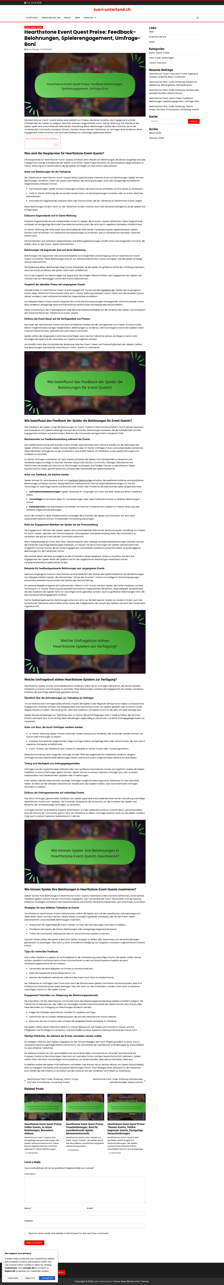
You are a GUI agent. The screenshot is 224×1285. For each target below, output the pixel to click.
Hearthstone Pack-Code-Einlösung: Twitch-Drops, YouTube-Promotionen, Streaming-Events (174, 108)
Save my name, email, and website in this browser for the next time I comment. (68, 1233)
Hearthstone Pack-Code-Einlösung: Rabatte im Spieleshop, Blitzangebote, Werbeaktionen (173, 83)
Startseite (32, 17)
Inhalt (67, 17)
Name (28, 1208)
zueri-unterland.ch (112, 9)
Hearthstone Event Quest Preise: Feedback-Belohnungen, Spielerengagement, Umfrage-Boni (174, 100)
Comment (30, 1173)
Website (28, 1220)
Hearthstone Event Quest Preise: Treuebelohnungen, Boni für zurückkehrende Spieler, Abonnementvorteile (85, 1129)
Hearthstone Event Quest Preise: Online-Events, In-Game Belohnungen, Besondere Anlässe (43, 1129)
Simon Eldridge (32, 49)
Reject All (30, 1278)
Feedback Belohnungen (80, 480)
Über (77, 17)
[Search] (198, 18)
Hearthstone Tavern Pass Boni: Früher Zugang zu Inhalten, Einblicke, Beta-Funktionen (173, 75)
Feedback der (108, 290)
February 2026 (156, 138)
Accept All (47, 1278)
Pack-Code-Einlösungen (161, 57)
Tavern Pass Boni (157, 62)
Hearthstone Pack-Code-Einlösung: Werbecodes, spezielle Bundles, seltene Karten (174, 92)
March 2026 (155, 132)
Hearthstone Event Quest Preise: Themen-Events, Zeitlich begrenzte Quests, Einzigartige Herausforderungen (126, 1129)
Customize (13, 1278)
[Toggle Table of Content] (55, 145)
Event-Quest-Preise (33, 27)
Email (90, 1208)
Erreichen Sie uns (51, 17)
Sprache (88, 17)
